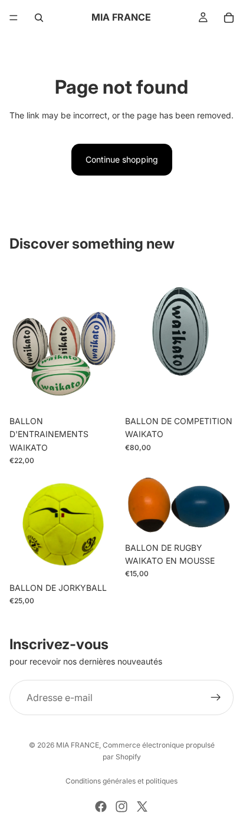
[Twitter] (142, 806)
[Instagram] (121, 806)
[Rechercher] (39, 18)
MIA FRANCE (77, 745)
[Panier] (229, 18)
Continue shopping (122, 159)
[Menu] (13, 17)
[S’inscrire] (215, 697)
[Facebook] (101, 806)
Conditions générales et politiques (121, 780)
